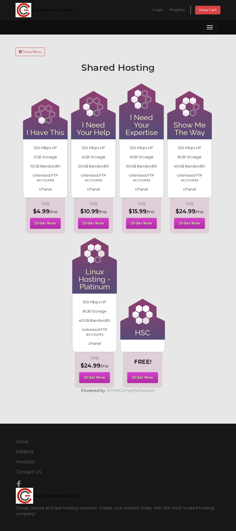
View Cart (208, 10)
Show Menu (32, 51)
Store (22, 441)
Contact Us (28, 472)
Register (177, 9)
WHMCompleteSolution (130, 390)
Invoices (25, 462)
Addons (24, 451)
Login (158, 9)
